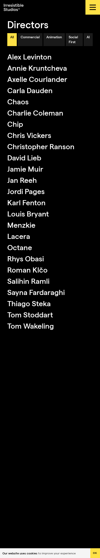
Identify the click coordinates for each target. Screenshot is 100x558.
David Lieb (24, 157)
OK (95, 553)
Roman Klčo (27, 269)
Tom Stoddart (30, 314)
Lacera (18, 236)
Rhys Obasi (25, 258)
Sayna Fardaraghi (36, 292)
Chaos (18, 101)
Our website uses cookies (19, 553)
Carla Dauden (30, 90)
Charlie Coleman (35, 112)
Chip (15, 123)
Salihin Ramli (28, 280)
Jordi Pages (26, 191)
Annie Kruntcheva (37, 67)
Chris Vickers (29, 135)
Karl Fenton (26, 202)
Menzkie (21, 224)
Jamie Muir (25, 168)
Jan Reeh (22, 180)
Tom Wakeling (30, 325)
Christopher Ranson (41, 146)
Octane (19, 247)
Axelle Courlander (37, 79)
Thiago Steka (29, 303)
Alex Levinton (29, 56)
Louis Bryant (28, 213)
